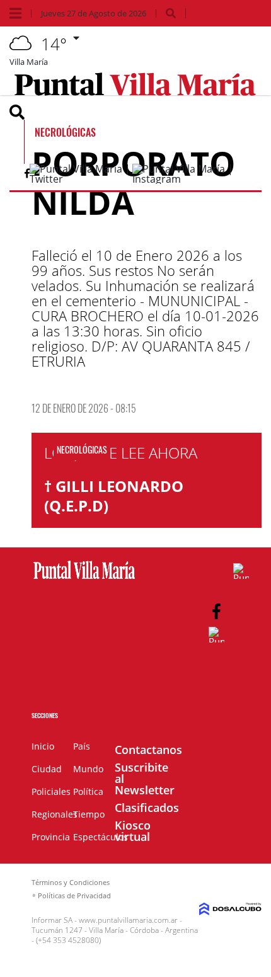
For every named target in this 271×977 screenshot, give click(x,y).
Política (88, 791)
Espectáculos (100, 837)
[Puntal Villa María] (84, 579)
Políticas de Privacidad (74, 895)
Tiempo (89, 814)
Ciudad (47, 769)
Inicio (43, 746)
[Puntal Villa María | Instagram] (189, 179)
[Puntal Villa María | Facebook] (27, 176)
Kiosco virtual (133, 831)
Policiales (51, 791)
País (81, 746)
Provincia (51, 837)
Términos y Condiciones (71, 882)
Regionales (55, 814)
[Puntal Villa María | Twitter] (81, 179)
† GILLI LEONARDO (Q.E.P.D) (113, 496)
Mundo (88, 769)
